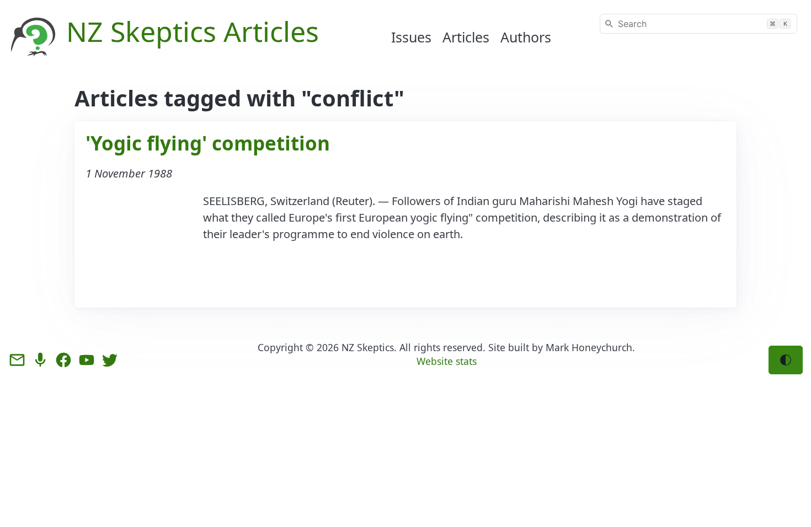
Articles (465, 37)
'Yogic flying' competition (208, 143)
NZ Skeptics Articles (192, 31)
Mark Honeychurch (589, 347)
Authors (525, 37)
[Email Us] (17, 360)
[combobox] (698, 24)
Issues (411, 37)
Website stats (447, 361)
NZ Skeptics (368, 347)
